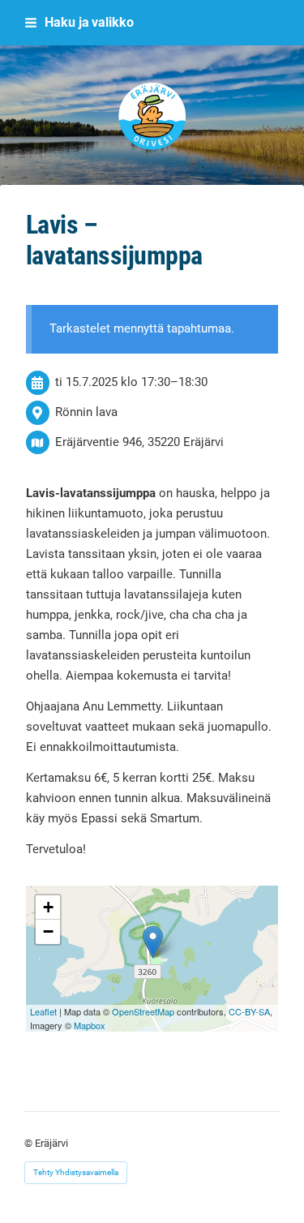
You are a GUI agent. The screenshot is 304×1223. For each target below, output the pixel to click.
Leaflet (43, 1011)
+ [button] (48, 907)
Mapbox (89, 1025)
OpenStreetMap (143, 1011)
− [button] (48, 931)
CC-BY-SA (249, 1011)
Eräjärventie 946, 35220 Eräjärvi (139, 442)
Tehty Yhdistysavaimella (75, 1172)
